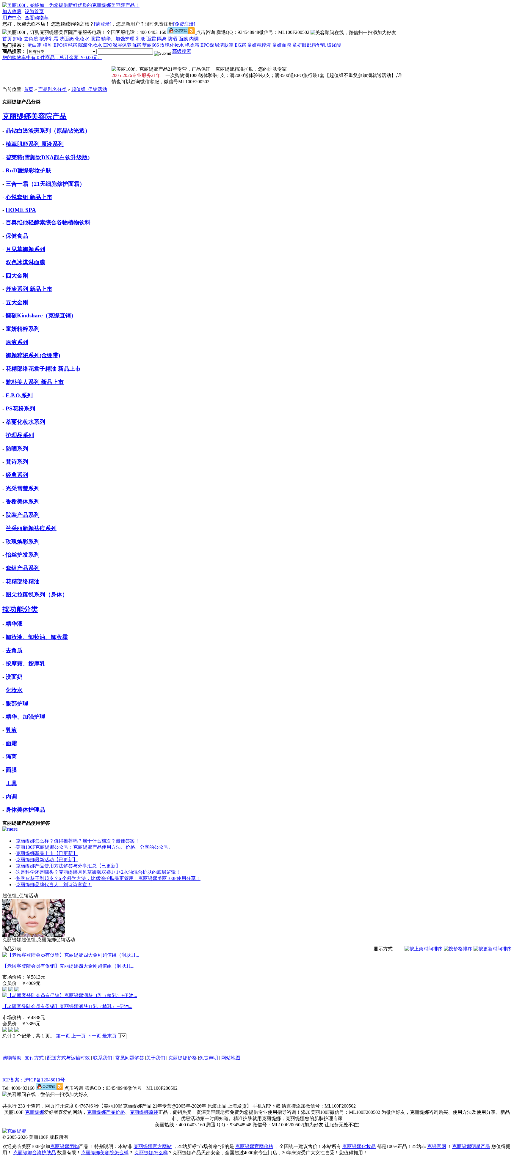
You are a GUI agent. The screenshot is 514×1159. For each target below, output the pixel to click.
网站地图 (230, 1057)
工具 (11, 783)
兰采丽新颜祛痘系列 (31, 528)
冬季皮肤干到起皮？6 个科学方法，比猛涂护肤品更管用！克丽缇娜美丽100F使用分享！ (108, 878)
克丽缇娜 (34, 1112)
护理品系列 (20, 435)
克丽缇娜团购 (64, 1146)
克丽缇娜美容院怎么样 (104, 1152)
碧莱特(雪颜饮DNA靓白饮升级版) (48, 157)
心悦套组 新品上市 (29, 197)
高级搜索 (181, 51)
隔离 (162, 38)
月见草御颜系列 (25, 249)
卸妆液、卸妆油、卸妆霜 (37, 637)
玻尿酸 (334, 45)
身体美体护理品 (25, 810)
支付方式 (34, 1057)
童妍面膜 (281, 45)
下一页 (94, 1035)
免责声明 (208, 1057)
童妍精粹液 (259, 45)
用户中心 (11, 17)
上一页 (78, 1035)
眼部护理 (17, 703)
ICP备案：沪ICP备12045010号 (33, 1079)
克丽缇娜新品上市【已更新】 (47, 853)
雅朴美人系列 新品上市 (35, 382)
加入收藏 (11, 11)
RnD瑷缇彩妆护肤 (28, 170)
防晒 (172, 38)
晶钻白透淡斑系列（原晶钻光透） (48, 130)
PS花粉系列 (20, 408)
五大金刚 (17, 302)
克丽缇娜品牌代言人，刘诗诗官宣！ (54, 884)
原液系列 (17, 342)
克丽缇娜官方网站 (153, 1146)
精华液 (14, 624)
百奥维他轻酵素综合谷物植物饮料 (48, 222)
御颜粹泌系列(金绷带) (33, 355)
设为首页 (34, 11)
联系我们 (102, 1057)
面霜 (151, 38)
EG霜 (240, 45)
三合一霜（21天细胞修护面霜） (45, 184)
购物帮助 (11, 1057)
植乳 (47, 45)
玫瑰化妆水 (172, 45)
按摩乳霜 (48, 38)
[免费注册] (184, 23)
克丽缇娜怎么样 (151, 1152)
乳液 (140, 38)
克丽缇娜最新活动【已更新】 (47, 859)
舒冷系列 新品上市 (29, 289)
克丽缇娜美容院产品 (34, 116)
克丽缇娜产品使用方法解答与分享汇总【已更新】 (68, 865)
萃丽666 (150, 45)
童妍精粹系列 (23, 329)
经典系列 (17, 475)
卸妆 (18, 38)
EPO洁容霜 (65, 45)
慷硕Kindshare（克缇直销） (41, 315)
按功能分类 (20, 609)
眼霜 (95, 38)
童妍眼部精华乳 (309, 45)
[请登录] (102, 23)
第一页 (63, 1035)
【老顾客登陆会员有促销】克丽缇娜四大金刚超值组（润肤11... (68, 966)
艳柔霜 (192, 45)
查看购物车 (36, 17)
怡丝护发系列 (23, 555)
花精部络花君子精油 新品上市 (43, 369)
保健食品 (17, 236)
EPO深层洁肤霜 (217, 45)
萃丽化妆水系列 (25, 422)
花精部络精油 (23, 581)
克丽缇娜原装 (144, 1112)
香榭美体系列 (23, 501)
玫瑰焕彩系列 (23, 541)
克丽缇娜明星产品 (471, 1146)
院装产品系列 (23, 515)
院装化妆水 (90, 45)
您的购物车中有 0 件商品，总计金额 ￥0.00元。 (52, 57)
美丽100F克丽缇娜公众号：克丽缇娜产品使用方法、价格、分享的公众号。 (94, 847)
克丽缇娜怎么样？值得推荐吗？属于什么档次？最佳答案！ (78, 840)
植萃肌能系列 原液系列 (35, 144)
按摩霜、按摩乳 (25, 663)
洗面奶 (66, 38)
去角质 (31, 38)
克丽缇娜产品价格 (106, 1112)
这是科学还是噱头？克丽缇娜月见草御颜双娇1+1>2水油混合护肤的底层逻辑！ (98, 872)
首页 (7, 38)
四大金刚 (17, 276)
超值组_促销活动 (89, 89)
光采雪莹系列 (23, 488)
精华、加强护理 (117, 38)
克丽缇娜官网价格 (254, 1146)
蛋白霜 (34, 45)
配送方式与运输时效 (68, 1057)
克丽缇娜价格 (182, 1057)
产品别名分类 (52, 89)
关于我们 (155, 1057)
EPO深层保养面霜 (122, 45)
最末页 (109, 1035)
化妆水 (82, 38)
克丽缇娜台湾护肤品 (34, 1152)
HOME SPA (21, 210)
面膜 (183, 38)
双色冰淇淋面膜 (25, 262)
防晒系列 (17, 448)
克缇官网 (436, 1146)
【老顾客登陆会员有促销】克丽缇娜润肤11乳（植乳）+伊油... (67, 1006)
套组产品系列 (23, 568)
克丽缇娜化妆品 (359, 1146)
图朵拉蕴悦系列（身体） (37, 594)
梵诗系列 (17, 462)
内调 (194, 38)
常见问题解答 (129, 1057)
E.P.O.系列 (19, 395)
